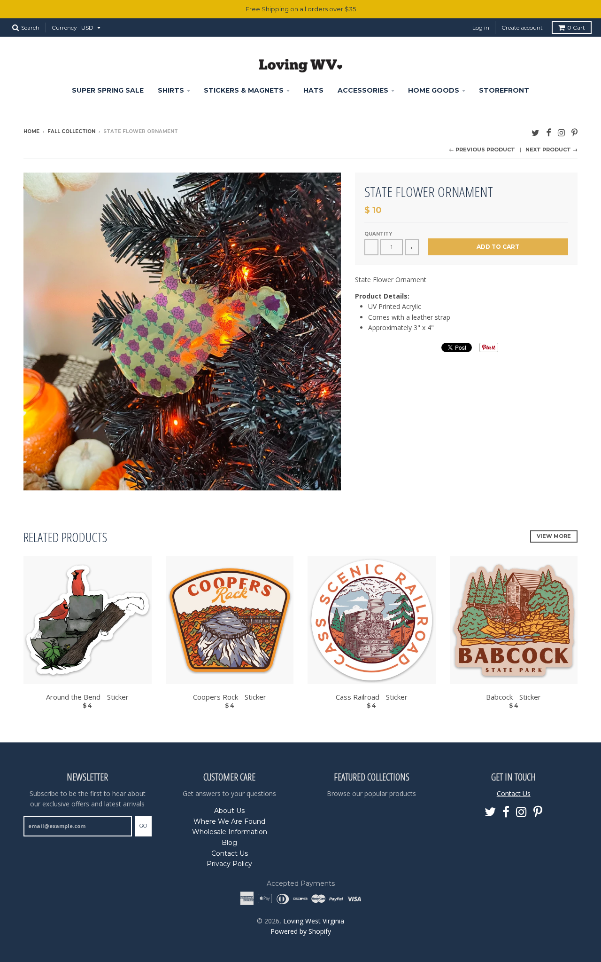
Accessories (363, 90)
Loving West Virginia (313, 920)
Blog (229, 842)
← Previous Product (482, 149)
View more (554, 536)
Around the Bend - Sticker (87, 697)
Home (31, 131)
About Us (229, 810)
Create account (522, 27)
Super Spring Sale (108, 90)
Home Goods (433, 90)
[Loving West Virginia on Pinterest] (574, 132)
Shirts (171, 90)
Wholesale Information (229, 832)
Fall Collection (71, 131)
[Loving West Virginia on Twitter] (535, 132)
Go (143, 825)
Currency (64, 27)
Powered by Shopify (300, 931)
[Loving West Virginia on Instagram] (561, 132)
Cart (576, 27)
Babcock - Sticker (513, 697)
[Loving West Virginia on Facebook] (548, 132)
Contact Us (229, 853)
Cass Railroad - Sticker (372, 697)
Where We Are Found (229, 821)
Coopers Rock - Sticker (229, 697)
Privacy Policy (229, 863)
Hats (313, 90)
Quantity (378, 234)
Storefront (504, 90)
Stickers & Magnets (244, 90)
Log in (480, 27)
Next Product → (551, 149)
